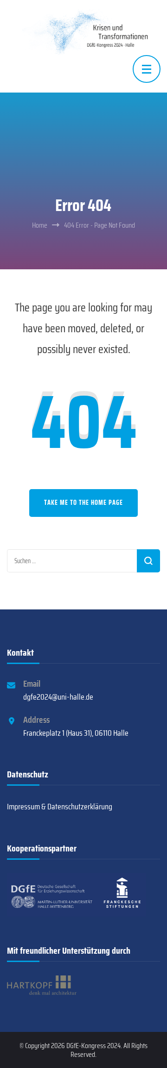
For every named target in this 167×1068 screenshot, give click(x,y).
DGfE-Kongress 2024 (93, 1045)
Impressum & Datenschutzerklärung (59, 806)
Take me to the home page (83, 502)
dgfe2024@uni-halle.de (58, 696)
